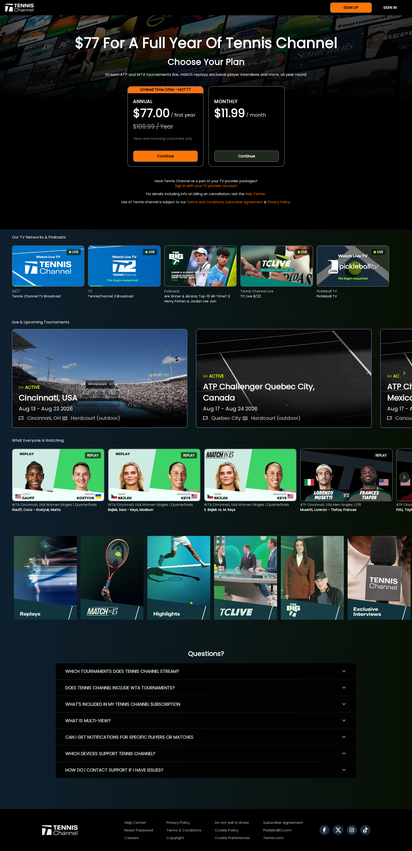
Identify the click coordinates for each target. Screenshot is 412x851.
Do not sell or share (232, 822)
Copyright (175, 837)
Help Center (255, 194)
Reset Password (138, 830)
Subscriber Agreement (244, 202)
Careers (131, 837)
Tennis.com (273, 837)
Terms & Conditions (183, 830)
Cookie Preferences (232, 837)
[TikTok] (366, 830)
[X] (339, 830)
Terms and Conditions (205, 202)
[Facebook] (325, 830)
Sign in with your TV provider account (206, 185)
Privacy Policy (279, 202)
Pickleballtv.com (277, 830)
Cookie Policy (226, 830)
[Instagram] (353, 830)
